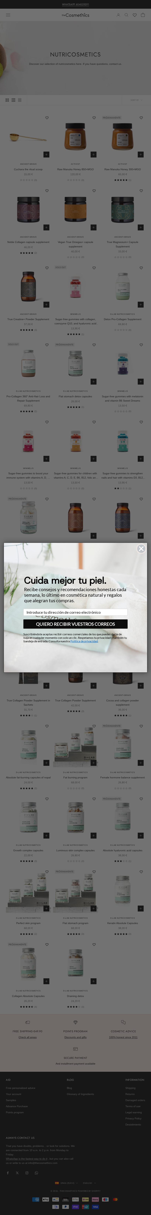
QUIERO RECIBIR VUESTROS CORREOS (75, 624)
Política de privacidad (84, 641)
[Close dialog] (141, 548)
